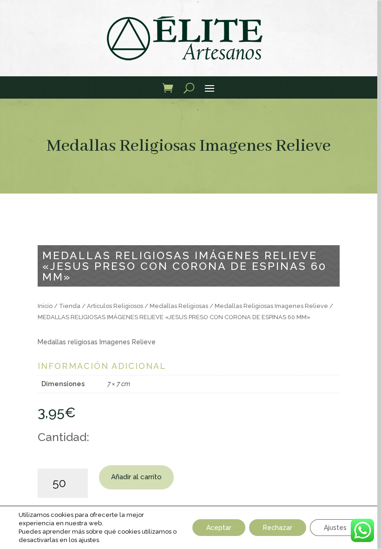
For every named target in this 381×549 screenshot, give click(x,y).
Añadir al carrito (136, 477)
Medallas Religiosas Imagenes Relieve (188, 146)
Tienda (69, 305)
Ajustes (335, 527)
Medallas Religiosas (179, 305)
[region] (190, 274)
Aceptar (218, 527)
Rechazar (277, 527)
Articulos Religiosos (115, 305)
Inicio (45, 305)
